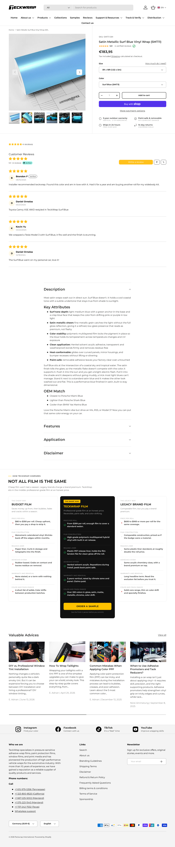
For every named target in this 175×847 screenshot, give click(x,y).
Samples (75, 17)
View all (162, 635)
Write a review (136, 162)
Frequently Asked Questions (95, 783)
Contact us (87, 23)
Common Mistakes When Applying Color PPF (106, 667)
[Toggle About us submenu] (33, 17)
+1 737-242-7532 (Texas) (27, 807)
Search (83, 750)
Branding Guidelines (90, 761)
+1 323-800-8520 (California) (29, 793)
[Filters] (157, 162)
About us (26, 17)
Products (42, 17)
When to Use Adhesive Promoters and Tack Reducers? (144, 669)
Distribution (154, 17)
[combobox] (88, 8)
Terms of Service (88, 793)
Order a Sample (87, 606)
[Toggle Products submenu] (50, 17)
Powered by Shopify (43, 837)
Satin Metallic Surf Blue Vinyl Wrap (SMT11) (33, 30)
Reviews (87, 17)
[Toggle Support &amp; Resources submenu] (121, 17)
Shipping (115, 56)
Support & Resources (107, 17)
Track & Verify (133, 17)
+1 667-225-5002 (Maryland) (29, 798)
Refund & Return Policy (92, 777)
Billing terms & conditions (93, 788)
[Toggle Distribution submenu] (163, 17)
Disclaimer (85, 772)
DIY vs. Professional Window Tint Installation (27, 667)
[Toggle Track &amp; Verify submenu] (143, 17)
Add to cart (144, 95)
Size (101, 63)
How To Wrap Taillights (63, 665)
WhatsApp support (25, 811)
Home (14, 17)
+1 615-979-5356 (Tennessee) (30, 789)
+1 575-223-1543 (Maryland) (29, 802)
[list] (47, 72)
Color (101, 78)
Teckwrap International (24, 837)
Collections (60, 17)
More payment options (132, 111)
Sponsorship (86, 799)
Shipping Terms (88, 766)
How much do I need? (155, 63)
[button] (162, 7)
